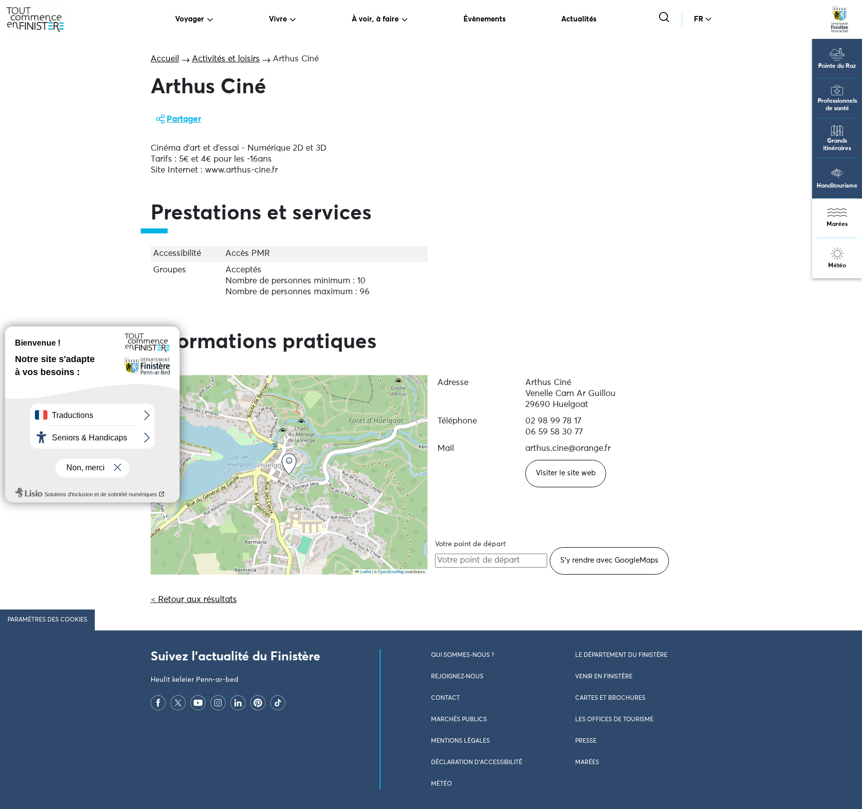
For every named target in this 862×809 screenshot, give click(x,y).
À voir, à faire (375, 19)
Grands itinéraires (837, 145)
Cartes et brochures (610, 698)
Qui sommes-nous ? (462, 655)
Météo (837, 266)
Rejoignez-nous (457, 677)
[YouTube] (198, 703)
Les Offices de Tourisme (614, 720)
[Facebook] (158, 703)
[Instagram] (218, 703)
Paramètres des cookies (47, 620)
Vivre (278, 19)
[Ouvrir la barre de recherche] (665, 18)
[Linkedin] (237, 703)
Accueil (165, 59)
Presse (586, 741)
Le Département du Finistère (621, 655)
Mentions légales (460, 741)
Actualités (579, 19)
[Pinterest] (257, 703)
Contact (445, 698)
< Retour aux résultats (194, 600)
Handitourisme (837, 186)
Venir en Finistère (604, 677)
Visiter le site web (566, 473)
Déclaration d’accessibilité (476, 763)
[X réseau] (178, 703)
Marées (837, 224)
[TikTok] (277, 703)
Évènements (484, 19)
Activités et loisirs (226, 59)
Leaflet (365, 571)
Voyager (189, 19)
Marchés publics (459, 720)
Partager (184, 119)
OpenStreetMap (391, 571)
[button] (289, 464)
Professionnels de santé (837, 105)
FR (698, 19)
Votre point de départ (470, 544)
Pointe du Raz (837, 66)
